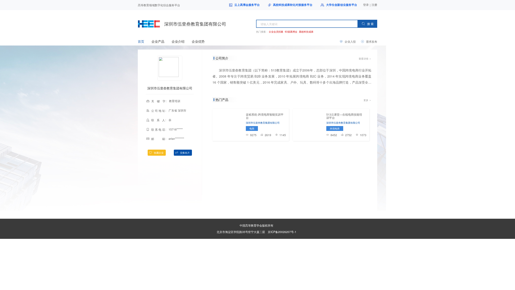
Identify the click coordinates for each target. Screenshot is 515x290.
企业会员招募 (276, 31)
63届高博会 (291, 31)
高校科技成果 (306, 31)
